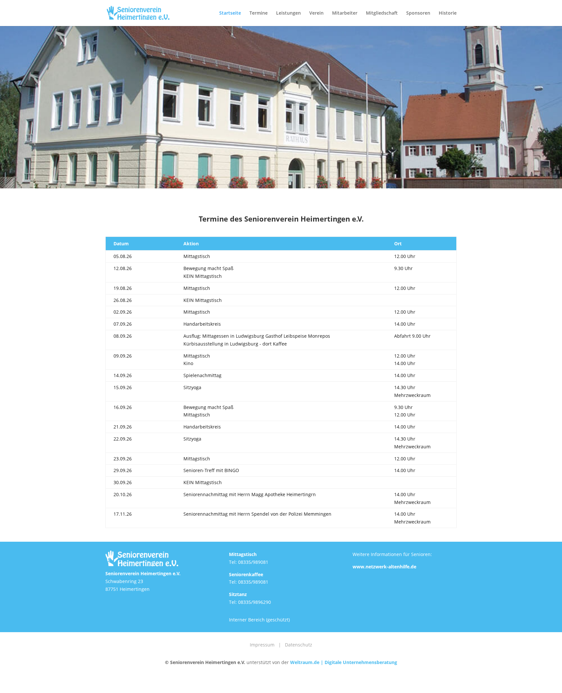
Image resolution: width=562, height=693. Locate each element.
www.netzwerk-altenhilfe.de (384, 567)
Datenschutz (298, 645)
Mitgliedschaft (382, 13)
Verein (316, 13)
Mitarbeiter (344, 13)
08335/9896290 (254, 602)
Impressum (262, 645)
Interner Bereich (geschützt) (259, 620)
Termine (258, 13)
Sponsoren (418, 13)
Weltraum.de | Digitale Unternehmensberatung (343, 662)
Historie (448, 13)
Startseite (230, 13)
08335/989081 (253, 562)
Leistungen (288, 13)
